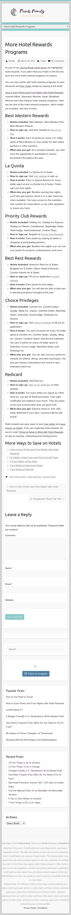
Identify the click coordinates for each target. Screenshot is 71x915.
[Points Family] (28, 13)
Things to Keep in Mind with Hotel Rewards (40, 432)
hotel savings (34, 476)
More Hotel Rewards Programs (28, 48)
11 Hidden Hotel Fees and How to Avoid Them (34, 457)
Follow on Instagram (37, 673)
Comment (10, 535)
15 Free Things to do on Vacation (24, 762)
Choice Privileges (43, 322)
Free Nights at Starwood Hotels (26, 465)
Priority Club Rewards (52, 234)
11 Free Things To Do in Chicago (24, 766)
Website (9, 600)
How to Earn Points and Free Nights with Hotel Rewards (34, 92)
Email (8, 584)
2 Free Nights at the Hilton (23, 461)
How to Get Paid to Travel (19, 697)
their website (40, 176)
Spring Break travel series (33, 67)
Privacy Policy (30, 908)
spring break (48, 476)
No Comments (57, 61)
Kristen (12, 61)
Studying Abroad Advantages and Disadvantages (31, 739)
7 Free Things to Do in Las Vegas (24, 802)
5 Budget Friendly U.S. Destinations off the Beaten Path (35, 716)
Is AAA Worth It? (14, 709)
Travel (43, 61)
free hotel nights (17, 476)
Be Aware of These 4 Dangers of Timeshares (29, 733)
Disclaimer (42, 908)
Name (9, 568)
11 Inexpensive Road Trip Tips (47, 498)
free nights (25, 86)
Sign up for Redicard (39, 384)
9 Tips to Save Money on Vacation (24, 798)
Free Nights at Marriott (22, 469)
